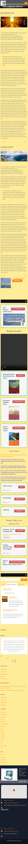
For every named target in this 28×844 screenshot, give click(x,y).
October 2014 (3, 700)
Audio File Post (4, 669)
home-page (3, 721)
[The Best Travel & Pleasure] (12, 3)
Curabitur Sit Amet (7, 147)
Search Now (20, 375)
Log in (2, 755)
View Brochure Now (18, 401)
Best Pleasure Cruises (18, 309)
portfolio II (3, 733)
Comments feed (4, 760)
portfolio (2, 731)
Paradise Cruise (19, 499)
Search (24, 579)
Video (2, 747)
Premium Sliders (12, 597)
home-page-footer (4, 724)
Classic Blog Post (4, 679)
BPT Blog (2, 719)
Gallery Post (3, 672)
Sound (2, 740)
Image (2, 729)
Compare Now (20, 530)
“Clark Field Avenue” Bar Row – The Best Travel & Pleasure (12, 686)
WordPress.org (3, 762)
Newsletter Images (7, 589)
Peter (2, 15)
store (2, 743)
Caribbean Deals (19, 511)
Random (22, 584)
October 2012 (3, 705)
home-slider (3, 726)
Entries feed (3, 757)
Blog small (3, 717)
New (4, 584)
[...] (19, 606)
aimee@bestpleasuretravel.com (12, 802)
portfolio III (3, 736)
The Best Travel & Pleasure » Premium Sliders (10, 690)
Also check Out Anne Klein (17, 561)
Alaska (21, 487)
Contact (22, 690)
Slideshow (4, 141)
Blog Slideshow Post (7, 13)
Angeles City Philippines (5, 688)
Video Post (3, 676)
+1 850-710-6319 (10, 800)
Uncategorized (3, 745)
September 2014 (4, 702)
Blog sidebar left (4, 714)
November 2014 (4, 698)
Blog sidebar (3, 712)
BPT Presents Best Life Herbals (10, 610)
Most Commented (12, 584)
